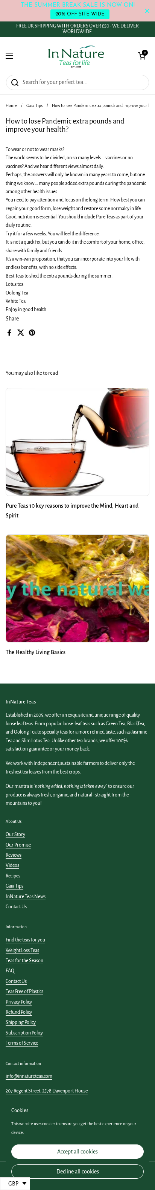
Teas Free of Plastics (24, 991)
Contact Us (16, 906)
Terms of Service (22, 1043)
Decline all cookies (77, 1172)
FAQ (10, 970)
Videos (12, 865)
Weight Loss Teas (22, 950)
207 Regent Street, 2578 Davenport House (47, 1091)
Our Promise (18, 845)
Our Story (15, 834)
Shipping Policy (21, 1022)
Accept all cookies (77, 1152)
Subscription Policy (24, 1033)
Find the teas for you (25, 940)
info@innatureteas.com (29, 1076)
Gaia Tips (34, 105)
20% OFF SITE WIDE (80, 14)
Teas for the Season (24, 960)
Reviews (13, 855)
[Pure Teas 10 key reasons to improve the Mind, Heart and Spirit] (77, 442)
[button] (141, 55)
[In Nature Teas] (76, 56)
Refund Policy (19, 1012)
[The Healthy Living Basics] (77, 588)
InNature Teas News (26, 896)
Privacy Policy (19, 1002)
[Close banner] (147, 10)
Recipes (13, 876)
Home (11, 105)
